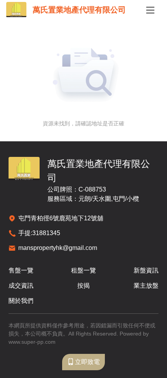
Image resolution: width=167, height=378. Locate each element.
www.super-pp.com (32, 342)
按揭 (83, 285)
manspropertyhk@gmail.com (57, 247)
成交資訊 (21, 285)
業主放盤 (146, 285)
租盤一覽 (83, 270)
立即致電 (87, 362)
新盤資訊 (146, 270)
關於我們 (21, 300)
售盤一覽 (21, 270)
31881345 (46, 233)
